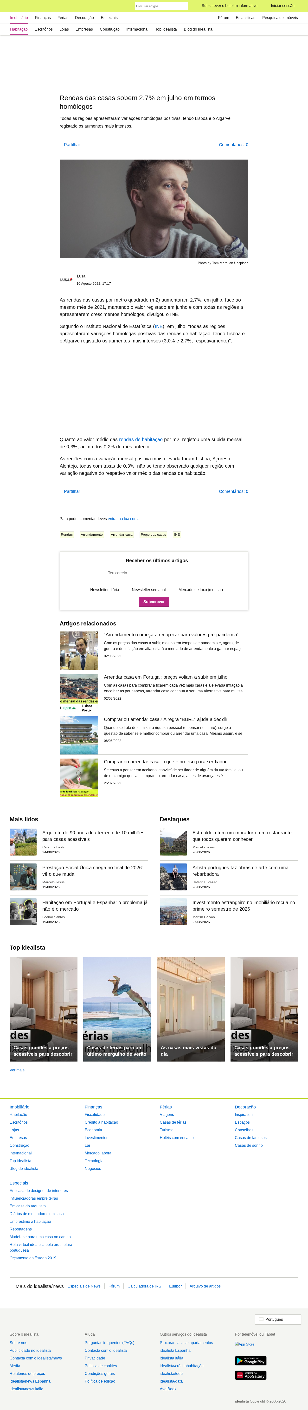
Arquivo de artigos (205, 1286)
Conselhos (244, 1130)
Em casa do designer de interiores (39, 1191)
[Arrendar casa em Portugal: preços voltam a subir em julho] (154, 693)
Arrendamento (92, 534)
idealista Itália (171, 1358)
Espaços (242, 1122)
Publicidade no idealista (30, 1350)
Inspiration (244, 1115)
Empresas (84, 29)
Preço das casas (153, 534)
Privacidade (95, 1358)
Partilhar (72, 144)
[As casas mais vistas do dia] (191, 1009)
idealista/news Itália (26, 1389)
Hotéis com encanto (177, 1138)
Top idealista (166, 29)
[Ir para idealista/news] (16, 6)
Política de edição (100, 1381)
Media (15, 1366)
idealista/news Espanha (30, 1381)
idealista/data (171, 1381)
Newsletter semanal (149, 590)
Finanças (43, 18)
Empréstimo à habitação (30, 1221)
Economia (93, 1130)
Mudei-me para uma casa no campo (40, 1237)
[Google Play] (251, 1361)
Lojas (64, 29)
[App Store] (251, 1347)
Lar (87, 1145)
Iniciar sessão (283, 6)
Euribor (175, 1286)
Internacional (137, 29)
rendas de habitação (140, 439)
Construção (110, 29)
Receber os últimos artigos (157, 560)
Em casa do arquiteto (28, 1206)
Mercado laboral (98, 1153)
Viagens (167, 1115)
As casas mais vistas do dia (188, 1051)
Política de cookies (101, 1366)
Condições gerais (100, 1373)
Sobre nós (18, 1343)
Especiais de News (84, 1286)
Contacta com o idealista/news (36, 1358)
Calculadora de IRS (144, 1286)
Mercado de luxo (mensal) (201, 590)
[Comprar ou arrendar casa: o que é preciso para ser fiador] (154, 778)
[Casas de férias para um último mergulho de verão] (117, 1009)
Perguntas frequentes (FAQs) (109, 1343)
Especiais (109, 18)
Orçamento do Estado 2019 (33, 1258)
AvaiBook (168, 1389)
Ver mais (17, 1070)
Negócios (93, 1168)
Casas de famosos (251, 1138)
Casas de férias (173, 1122)
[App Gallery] (251, 1376)
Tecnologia (94, 1161)
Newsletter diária (104, 590)
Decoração (84, 18)
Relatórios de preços (27, 1373)
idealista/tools (171, 1373)
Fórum (223, 18)
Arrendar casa (122, 534)
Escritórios (44, 29)
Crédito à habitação (101, 1122)
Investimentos (96, 1138)
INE (159, 326)
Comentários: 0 (233, 144)
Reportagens (21, 1229)
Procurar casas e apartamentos (186, 1343)
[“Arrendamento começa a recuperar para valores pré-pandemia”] (154, 650)
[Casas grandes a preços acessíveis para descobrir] (43, 1009)
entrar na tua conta (124, 519)
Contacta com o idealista (106, 1350)
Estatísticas (245, 18)
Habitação (19, 29)
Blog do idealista (198, 29)
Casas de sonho (249, 1145)
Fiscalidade (95, 1115)
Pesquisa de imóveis (280, 18)
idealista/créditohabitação (182, 1366)
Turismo (166, 1130)
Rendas (67, 534)
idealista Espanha (175, 1350)
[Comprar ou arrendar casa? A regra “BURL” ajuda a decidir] (154, 735)
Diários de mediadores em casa (37, 1214)
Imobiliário (19, 18)
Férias (63, 18)
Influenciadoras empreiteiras (34, 1198)
